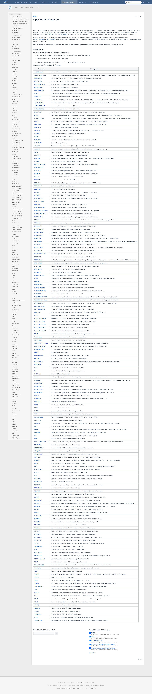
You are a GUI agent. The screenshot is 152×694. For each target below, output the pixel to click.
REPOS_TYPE (38, 515)
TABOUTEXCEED (16, 394)
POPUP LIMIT (15, 323)
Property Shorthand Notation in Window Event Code (20, 23)
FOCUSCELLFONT (16, 211)
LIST (13, 277)
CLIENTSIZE (15, 78)
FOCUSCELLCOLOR (17, 209)
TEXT (13, 399)
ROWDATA (14, 360)
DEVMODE (14, 124)
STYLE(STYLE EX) (16, 387)
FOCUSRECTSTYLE (17, 216)
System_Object (15, 389)
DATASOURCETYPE (17, 94)
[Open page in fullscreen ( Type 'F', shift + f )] (140, 16)
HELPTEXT (15, 238)
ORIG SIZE (14, 307)
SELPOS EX (15, 376)
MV (13, 296)
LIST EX (14, 280)
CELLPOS (14, 69)
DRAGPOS (14, 138)
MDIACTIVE (15, 284)
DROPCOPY (15, 154)
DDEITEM (14, 103)
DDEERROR (15, 101)
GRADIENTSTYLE (16, 232)
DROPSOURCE (15, 165)
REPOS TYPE (15, 355)
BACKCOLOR (15, 55)
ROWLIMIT (14, 362)
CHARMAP (14, 71)
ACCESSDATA (15, 30)
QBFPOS (14, 341)
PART (13, 319)
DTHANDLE (15, 174)
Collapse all (19, 14)
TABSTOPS (15, 396)
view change (116, 634)
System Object (15, 435)
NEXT (13, 298)
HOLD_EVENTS (38, 361)
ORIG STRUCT (15, 309)
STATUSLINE (15, 385)
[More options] (135, 16)
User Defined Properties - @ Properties (20, 21)
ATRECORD (15, 44)
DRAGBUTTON (16, 126)
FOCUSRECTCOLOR (17, 213)
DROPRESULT (15, 163)
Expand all (12, 14)
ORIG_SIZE (37, 451)
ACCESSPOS (15, 32)
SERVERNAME (15, 378)
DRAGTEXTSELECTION (18, 147)
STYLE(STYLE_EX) (39, 558)
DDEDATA (14, 99)
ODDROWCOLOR (16, 305)
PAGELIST (14, 314)
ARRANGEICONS (16, 39)
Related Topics (15, 438)
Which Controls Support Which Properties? (20, 19)
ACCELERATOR (16, 26)
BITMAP (14, 58)
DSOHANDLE (15, 172)
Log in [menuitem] (148, 2)
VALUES (14, 424)
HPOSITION (15, 243)
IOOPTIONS (15, 268)
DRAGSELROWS (16, 142)
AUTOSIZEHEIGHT (16, 51)
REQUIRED (14, 357)
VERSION (14, 426)
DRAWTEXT (15, 149)
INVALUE (14, 266)
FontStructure (15, 222)
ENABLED (14, 181)
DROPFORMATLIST (17, 158)
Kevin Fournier (107, 634)
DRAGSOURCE (15, 145)
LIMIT (13, 275)
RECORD (14, 351)
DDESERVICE (15, 110)
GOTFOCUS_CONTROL (41, 343)
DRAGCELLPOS (16, 129)
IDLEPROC (14, 250)
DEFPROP (14, 117)
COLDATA (14, 81)
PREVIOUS (14, 332)
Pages (35, 16)
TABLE (13, 392)
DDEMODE (14, 108)
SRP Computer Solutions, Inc (74, 682)
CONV (13, 85)
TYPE (13, 412)
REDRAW (14, 353)
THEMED (14, 403)
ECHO (13, 179)
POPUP (14, 321)
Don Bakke (107, 638)
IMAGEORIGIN (15, 264)
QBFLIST (14, 339)
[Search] (56, 633)
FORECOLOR (15, 225)
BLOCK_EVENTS (39, 118)
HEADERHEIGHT (16, 236)
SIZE (13, 380)
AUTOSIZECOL (16, 48)
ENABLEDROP (15, 190)
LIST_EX (36, 411)
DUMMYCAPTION (16, 177)
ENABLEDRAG (15, 184)
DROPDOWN (15, 156)
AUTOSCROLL (15, 46)
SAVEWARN (15, 369)
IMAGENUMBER (16, 259)
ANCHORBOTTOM (16, 35)
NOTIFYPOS (15, 303)
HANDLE (14, 234)
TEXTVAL (14, 401)
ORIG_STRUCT (38, 454)
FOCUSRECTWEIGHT (17, 218)
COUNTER (14, 87)
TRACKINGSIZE (16, 410)
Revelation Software (98, 685)
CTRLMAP (14, 90)
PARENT (14, 316)
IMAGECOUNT (15, 257)
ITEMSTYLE (15, 270)
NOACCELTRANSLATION (18, 300)
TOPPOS (14, 408)
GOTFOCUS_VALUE (17, 229)
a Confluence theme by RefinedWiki (86, 688)
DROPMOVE (15, 161)
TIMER (13, 406)
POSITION (14, 328)
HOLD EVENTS (15, 241)
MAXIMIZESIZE (16, 282)
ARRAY (13, 42)
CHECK (14, 74)
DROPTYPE (15, 170)
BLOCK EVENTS (16, 60)
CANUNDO (15, 64)
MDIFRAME (15, 286)
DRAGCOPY (15, 131)
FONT (13, 220)
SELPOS (14, 373)
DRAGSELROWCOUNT (17, 140)
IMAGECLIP (15, 254)
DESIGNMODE (15, 119)
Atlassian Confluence (69, 688)
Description (93, 69)
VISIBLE (14, 428)
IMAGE (13, 252)
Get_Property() (52, 34)
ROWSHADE (15, 364)
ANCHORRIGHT (16, 37)
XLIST (13, 433)
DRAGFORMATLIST (17, 133)
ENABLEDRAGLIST (16, 186)
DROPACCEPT (15, 151)
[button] (143, 2)
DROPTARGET (15, 167)
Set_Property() (63, 34)
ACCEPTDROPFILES (17, 28)
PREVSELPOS (15, 335)
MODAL (14, 291)
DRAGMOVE (15, 135)
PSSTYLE (14, 337)
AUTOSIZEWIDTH (16, 53)
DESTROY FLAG (16, 122)
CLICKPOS (14, 76)
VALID (13, 419)
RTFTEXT (14, 367)
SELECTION (15, 371)
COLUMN (14, 83)
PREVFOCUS (15, 330)
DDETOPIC (15, 113)
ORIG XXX (14, 312)
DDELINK (14, 106)
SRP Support (107, 649)
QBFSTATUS (15, 344)
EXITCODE (14, 204)
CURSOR (14, 92)
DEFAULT (14, 115)
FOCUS (14, 206)
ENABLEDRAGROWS (17, 188)
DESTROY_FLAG (39, 201)
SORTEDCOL (15, 383)
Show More (92, 653)
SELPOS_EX (37, 540)
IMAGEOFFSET (15, 261)
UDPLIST (14, 415)
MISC (13, 289)
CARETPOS (15, 67)
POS (13, 325)
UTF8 (13, 417)
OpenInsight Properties (23, 7)
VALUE (13, 422)
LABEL (13, 273)
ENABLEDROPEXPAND (17, 193)
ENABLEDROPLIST (16, 195)
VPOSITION (15, 431)
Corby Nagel (107, 645)
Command (41, 69)
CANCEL (14, 62)
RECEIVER (14, 348)
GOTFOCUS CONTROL (17, 227)
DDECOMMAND (16, 97)
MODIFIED (14, 293)
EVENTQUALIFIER (16, 202)
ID (12, 248)
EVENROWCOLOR (16, 200)
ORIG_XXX (37, 457)
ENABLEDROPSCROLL (17, 197)
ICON (13, 245)
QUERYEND (15, 346)
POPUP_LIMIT (38, 469)
